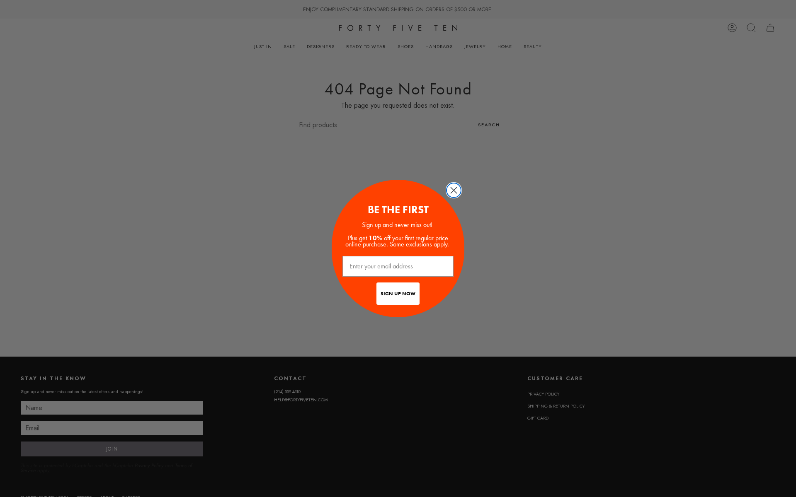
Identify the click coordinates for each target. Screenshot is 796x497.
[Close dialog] (454, 190)
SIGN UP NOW (398, 293)
